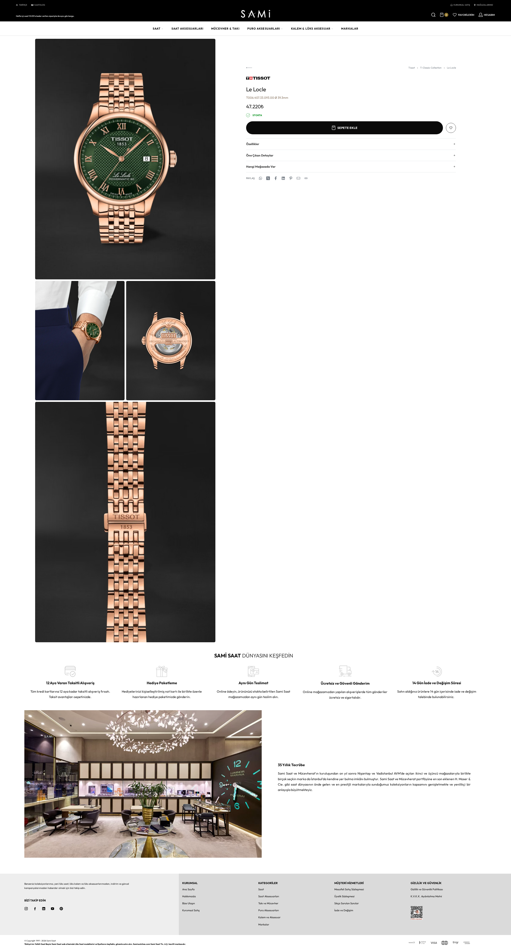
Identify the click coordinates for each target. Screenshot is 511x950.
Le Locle (451, 67)
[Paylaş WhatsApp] (260, 178)
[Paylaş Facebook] (275, 178)
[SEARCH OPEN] (433, 15)
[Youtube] (52, 908)
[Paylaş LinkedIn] (283, 178)
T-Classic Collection (431, 67)
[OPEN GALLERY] (125, 159)
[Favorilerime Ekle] (451, 128)
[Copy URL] (306, 178)
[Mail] (298, 178)
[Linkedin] (44, 908)
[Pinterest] (61, 908)
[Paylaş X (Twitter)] (268, 178)
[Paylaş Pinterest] (291, 178)
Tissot (411, 67)
